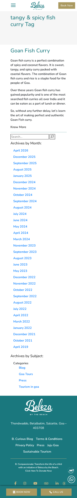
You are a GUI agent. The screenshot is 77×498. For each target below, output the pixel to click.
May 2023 (20, 271)
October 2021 (22, 341)
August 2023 (22, 258)
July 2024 (20, 214)
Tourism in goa (29, 387)
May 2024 (20, 227)
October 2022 (22, 290)
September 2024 (25, 201)
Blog (22, 368)
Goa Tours (26, 374)
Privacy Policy (25, 445)
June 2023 (20, 265)
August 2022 (22, 303)
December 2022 (24, 277)
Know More (18, 127)
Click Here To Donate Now (38, 470)
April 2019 (20, 347)
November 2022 (24, 284)
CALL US (58, 492)
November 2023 (24, 246)
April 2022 (20, 315)
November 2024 (24, 188)
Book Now (67, 5)
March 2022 (21, 322)
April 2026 (20, 150)
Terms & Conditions (49, 439)
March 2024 (21, 239)
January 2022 (22, 328)
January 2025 (22, 176)
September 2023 (25, 252)
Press (23, 380)
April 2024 (20, 233)
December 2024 (24, 182)
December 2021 (24, 334)
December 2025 (24, 157)
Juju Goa (53, 445)
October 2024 (22, 195)
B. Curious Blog (22, 439)
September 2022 (25, 296)
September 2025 (25, 163)
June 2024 (20, 220)
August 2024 (22, 207)
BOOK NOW (23, 492)
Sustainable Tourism (37, 452)
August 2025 (22, 169)
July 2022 (20, 309)
